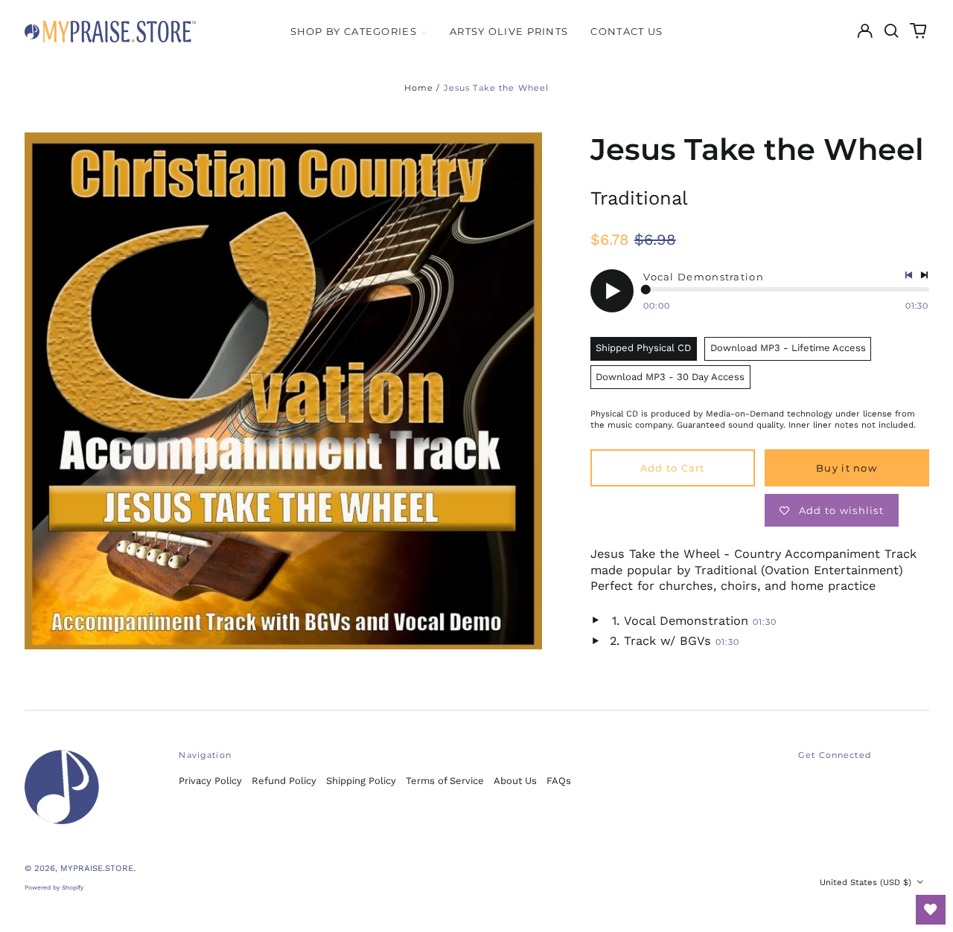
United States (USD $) (867, 882)
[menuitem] (359, 30)
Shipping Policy (361, 780)
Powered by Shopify (54, 887)
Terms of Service (445, 780)
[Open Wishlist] (931, 910)
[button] (891, 31)
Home (419, 88)
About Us (515, 780)
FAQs (558, 780)
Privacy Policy (210, 780)
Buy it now (846, 468)
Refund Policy (284, 780)
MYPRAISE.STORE (96, 868)
